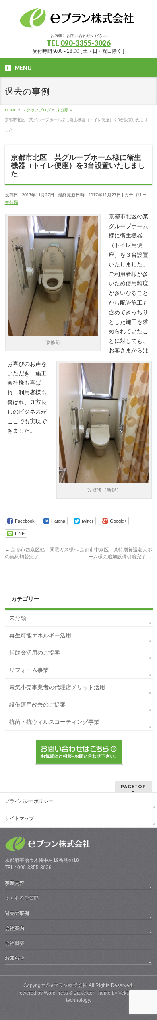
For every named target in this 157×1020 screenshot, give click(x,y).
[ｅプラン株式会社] (78, 19)
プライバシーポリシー (29, 801)
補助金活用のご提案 (34, 652)
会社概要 (14, 943)
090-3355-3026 (85, 43)
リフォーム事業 (29, 670)
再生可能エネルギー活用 (40, 635)
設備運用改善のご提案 (37, 704)
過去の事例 (17, 913)
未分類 (11, 202)
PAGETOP (133, 786)
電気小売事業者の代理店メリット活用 (57, 687)
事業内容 (14, 883)
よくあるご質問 (22, 898)
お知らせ (14, 958)
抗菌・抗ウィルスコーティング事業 (54, 722)
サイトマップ (19, 818)
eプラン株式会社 (69, 985)
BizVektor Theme (92, 993)
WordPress (56, 993)
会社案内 (14, 928)
